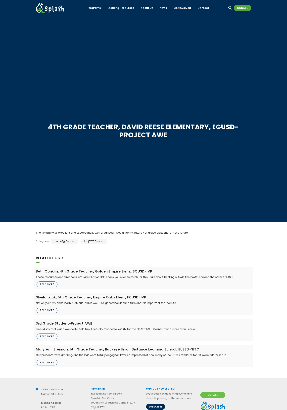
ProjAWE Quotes (93, 241)
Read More (47, 284)
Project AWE (98, 407)
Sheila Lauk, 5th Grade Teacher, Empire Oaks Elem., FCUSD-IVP (91, 297)
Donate (242, 8)
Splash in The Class (102, 398)
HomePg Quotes (64, 241)
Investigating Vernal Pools (106, 393)
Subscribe (155, 406)
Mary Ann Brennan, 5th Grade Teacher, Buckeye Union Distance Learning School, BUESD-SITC (117, 349)
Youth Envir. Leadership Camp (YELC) (113, 402)
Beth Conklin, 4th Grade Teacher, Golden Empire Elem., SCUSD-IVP (94, 271)
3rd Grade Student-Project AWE (64, 323)
